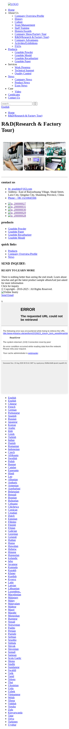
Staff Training (22, 28)
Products (12, 49)
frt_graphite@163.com (20, 188)
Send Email (7, 295)
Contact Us (14, 97)
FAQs (18, 46)
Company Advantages (26, 40)
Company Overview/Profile (29, 15)
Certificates (14, 94)
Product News (22, 82)
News (11, 76)
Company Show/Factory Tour (30, 34)
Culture (19, 22)
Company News (23, 79)
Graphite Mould (23, 55)
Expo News (21, 85)
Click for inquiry (10, 286)
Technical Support (24, 70)
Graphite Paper (23, 61)
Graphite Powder (24, 52)
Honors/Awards (23, 31)
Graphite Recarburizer (26, 58)
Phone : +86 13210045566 (22, 197)
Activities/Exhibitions (26, 43)
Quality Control (23, 73)
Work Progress (22, 67)
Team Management (25, 25)
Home (11, 9)
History (19, 18)
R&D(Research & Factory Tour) (32, 37)
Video (18, 91)
